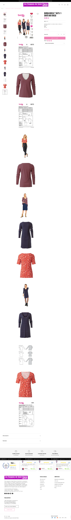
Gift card (56, 481)
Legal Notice (42, 486)
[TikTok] (12, 493)
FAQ (41, 487)
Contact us (42, 482)
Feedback (42, 484)
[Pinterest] (51, 40)
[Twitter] (49, 40)
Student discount (58, 486)
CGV (41, 489)
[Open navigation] (4, 5)
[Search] (59, 5)
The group (42, 481)
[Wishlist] (62, 5)
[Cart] (68, 5)
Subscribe (9, 509)
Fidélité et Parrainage (59, 484)
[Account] (65, 5)
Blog (55, 487)
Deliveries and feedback (59, 479)
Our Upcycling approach (59, 482)
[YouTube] (10, 493)
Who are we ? (42, 479)
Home (2, 8)
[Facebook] (47, 40)
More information (49, 43)
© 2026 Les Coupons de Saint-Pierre (11, 518)
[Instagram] (7, 493)
